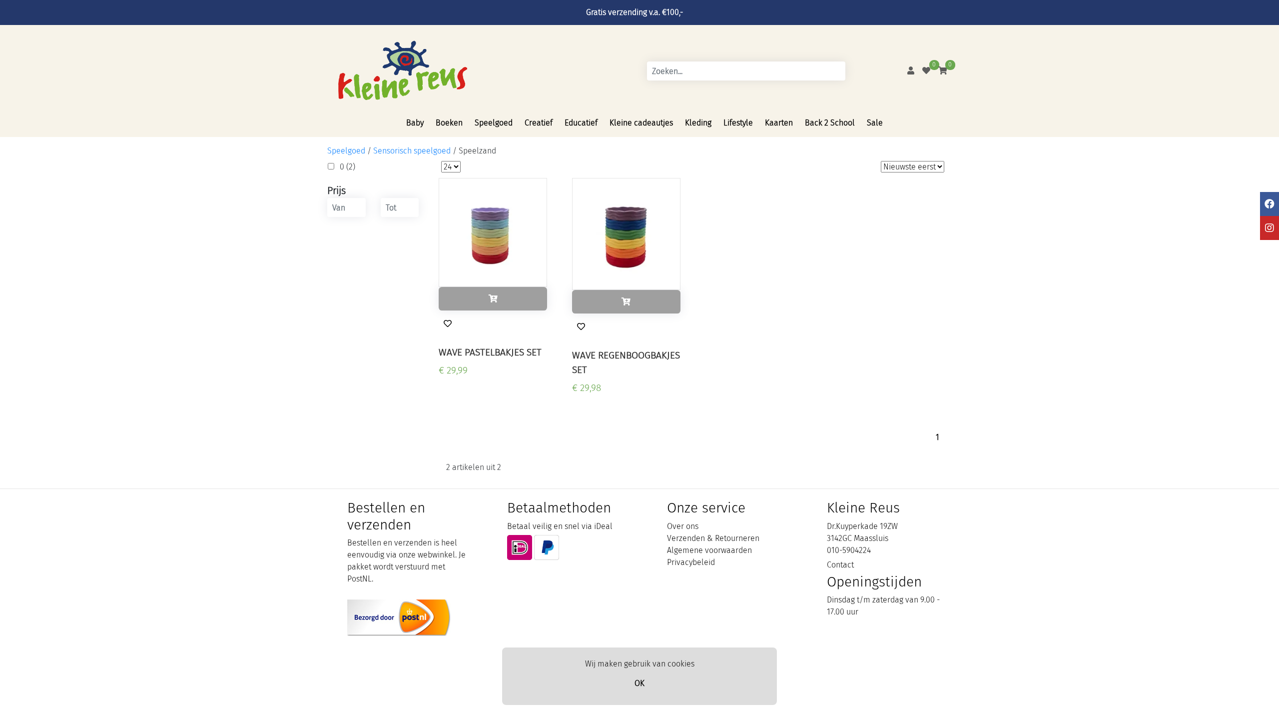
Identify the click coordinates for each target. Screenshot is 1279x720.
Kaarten (779, 123)
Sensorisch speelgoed (412, 151)
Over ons (682, 526)
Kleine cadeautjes (641, 123)
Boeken (449, 123)
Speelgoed (494, 123)
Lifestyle (738, 123)
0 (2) (347, 167)
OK (639, 683)
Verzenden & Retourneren (713, 538)
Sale (875, 123)
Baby (415, 123)
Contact (840, 565)
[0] (926, 71)
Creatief (539, 123)
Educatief (581, 123)
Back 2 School (830, 123)
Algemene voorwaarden (709, 550)
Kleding (698, 123)
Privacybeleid (691, 562)
